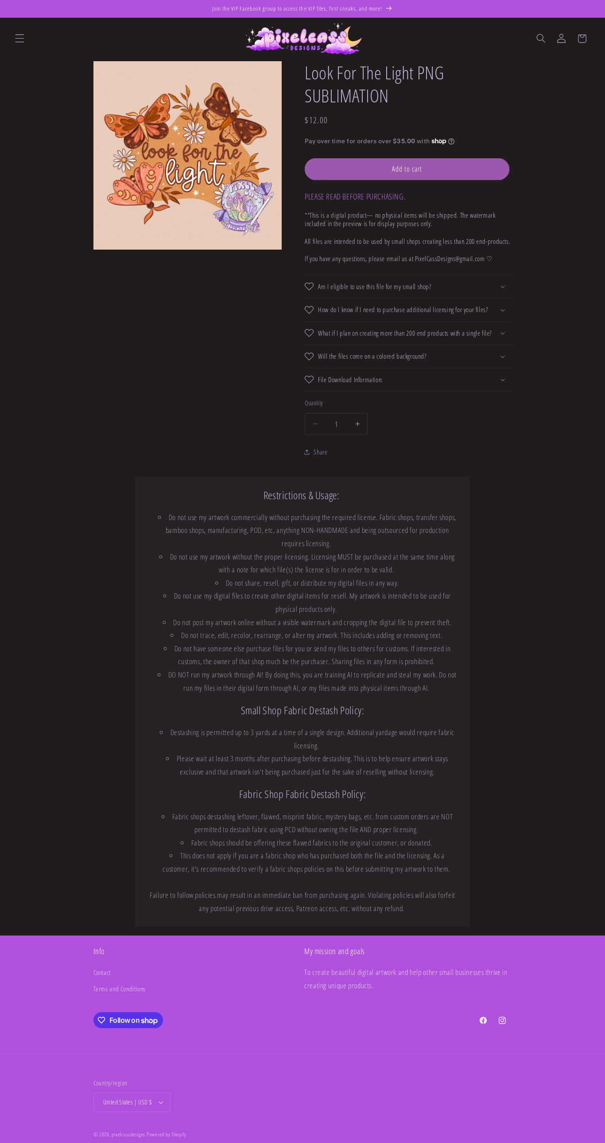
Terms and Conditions (119, 988)
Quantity (314, 403)
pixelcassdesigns (128, 1134)
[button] (19, 38)
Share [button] (320, 451)
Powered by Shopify (166, 1134)
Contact (102, 972)
